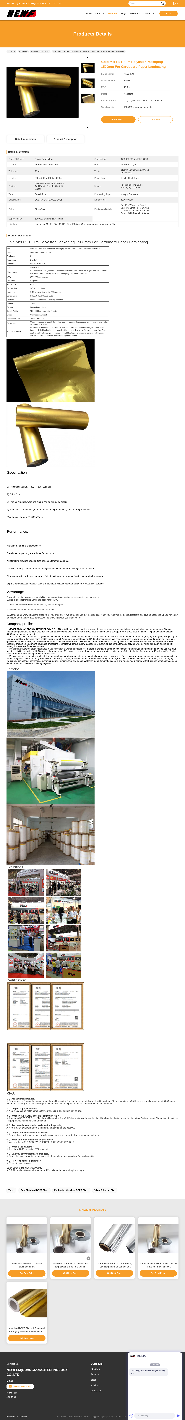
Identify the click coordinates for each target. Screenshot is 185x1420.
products (112, 13)
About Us (95, 1369)
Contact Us (96, 1390)
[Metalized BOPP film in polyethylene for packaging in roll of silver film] (70, 1238)
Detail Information (25, 139)
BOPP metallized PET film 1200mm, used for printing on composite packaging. (114, 1265)
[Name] (162, 3)
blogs (124, 13)
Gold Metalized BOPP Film (34, 1190)
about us (100, 13)
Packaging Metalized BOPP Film (70, 1190)
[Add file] (131, 1416)
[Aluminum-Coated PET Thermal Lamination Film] (27, 1238)
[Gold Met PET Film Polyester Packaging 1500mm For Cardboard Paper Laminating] (43, 92)
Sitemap (23, 1417)
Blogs (93, 1380)
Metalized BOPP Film (40, 51)
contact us (149, 13)
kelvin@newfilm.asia (21, 1386)
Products (23, 51)
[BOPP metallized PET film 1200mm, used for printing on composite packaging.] (114, 1238)
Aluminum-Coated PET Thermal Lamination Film (26, 1265)
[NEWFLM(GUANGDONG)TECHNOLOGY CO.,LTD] (21, 13)
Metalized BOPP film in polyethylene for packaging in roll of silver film (70, 1265)
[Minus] (178, 1356)
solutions (135, 13)
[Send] (178, 1416)
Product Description (65, 139)
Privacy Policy (12, 1417)
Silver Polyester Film (104, 1190)
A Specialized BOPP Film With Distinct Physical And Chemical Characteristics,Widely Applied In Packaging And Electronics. (158, 1265)
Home (88, 13)
